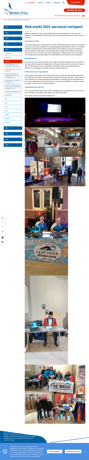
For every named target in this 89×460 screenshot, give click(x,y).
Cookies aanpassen (54, 451)
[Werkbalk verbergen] (3, 218)
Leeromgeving (75, 2)
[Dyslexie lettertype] (3, 237)
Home (5, 19)
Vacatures (57, 2)
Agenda (40, 2)
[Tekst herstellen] (3, 231)
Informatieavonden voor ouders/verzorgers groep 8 (12, 65)
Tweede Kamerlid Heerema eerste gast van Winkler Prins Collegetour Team (13, 86)
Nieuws (9, 19)
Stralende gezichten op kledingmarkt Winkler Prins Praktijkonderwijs (12, 75)
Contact (48, 2)
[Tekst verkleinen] (3, 222)
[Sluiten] (85, 451)
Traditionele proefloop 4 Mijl (13, 91)
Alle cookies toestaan (73, 451)
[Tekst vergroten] (3, 227)
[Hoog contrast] (3, 242)
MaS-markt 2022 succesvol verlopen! (12, 70)
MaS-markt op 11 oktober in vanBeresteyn (12, 81)
